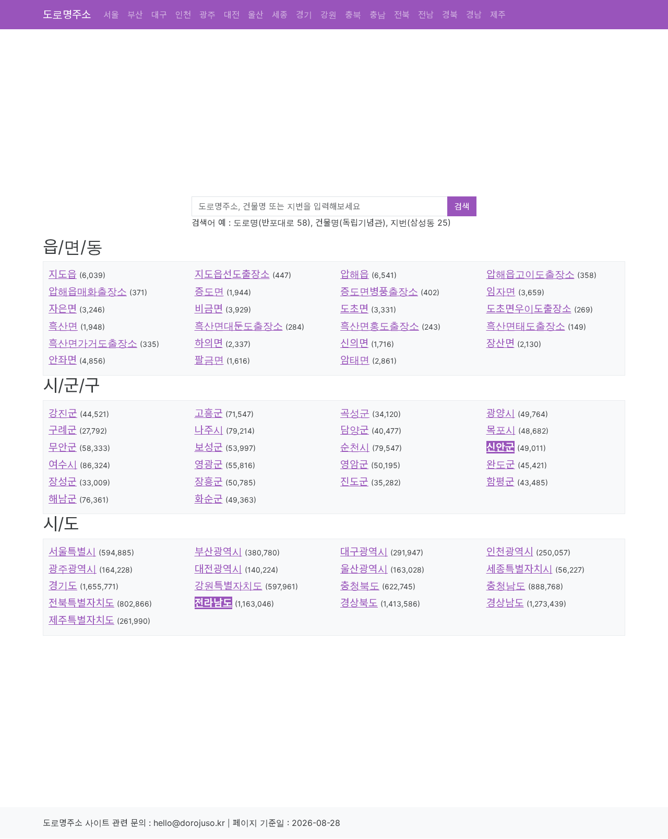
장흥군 (209, 481)
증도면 (209, 291)
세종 (280, 14)
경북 (450, 14)
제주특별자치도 (81, 620)
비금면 (209, 308)
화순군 (209, 499)
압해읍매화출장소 (88, 291)
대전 (232, 14)
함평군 (500, 481)
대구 (159, 14)
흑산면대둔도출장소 (239, 326)
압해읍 (354, 274)
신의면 (354, 343)
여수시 (63, 464)
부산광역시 (218, 551)
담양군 (354, 430)
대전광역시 (218, 569)
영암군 (354, 464)
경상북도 (359, 603)
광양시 (500, 413)
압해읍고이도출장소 (530, 274)
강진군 (63, 413)
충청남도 (506, 585)
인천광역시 (509, 551)
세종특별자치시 (519, 569)
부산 (135, 14)
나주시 (209, 430)
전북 (402, 14)
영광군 (209, 464)
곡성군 (354, 413)
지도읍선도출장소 (232, 274)
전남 (426, 14)
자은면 (63, 308)
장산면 (500, 343)
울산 (256, 14)
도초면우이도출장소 (528, 308)
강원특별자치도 (229, 585)
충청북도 (359, 585)
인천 (183, 14)
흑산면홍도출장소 (379, 326)
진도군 (354, 481)
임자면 (501, 291)
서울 (111, 14)
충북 (353, 14)
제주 (498, 14)
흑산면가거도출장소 (93, 343)
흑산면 (63, 326)
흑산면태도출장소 (525, 326)
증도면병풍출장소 (379, 291)
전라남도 (213, 603)
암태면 (354, 360)
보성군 (209, 447)
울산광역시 (364, 569)
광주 (207, 14)
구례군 (63, 430)
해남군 (63, 499)
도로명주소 (67, 14)
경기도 (63, 585)
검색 (462, 206)
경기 (304, 14)
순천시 (354, 447)
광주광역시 (73, 569)
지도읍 (63, 274)
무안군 (63, 447)
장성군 (63, 481)
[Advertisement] (340, 115)
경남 (474, 14)
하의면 (209, 343)
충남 (377, 14)
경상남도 (505, 603)
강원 (328, 14)
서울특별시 (72, 551)
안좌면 (63, 360)
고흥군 (209, 413)
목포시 (501, 430)
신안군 (500, 447)
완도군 (500, 464)
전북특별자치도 (81, 603)
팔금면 (209, 360)
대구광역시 (364, 551)
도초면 (354, 308)
